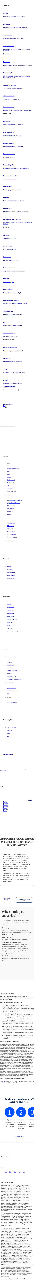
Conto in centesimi (11, 534)
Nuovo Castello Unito (12, 691)
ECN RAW (10, 528)
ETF (8, 485)
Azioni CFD (10, 488)
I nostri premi (10, 668)
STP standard (10, 526)
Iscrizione (2, 770)
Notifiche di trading (12, 670)
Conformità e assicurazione (14, 679)
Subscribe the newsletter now (24, 899)
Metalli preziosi (11, 480)
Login (4, 406)
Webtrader (9, 514)
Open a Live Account (6, 898)
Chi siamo (9, 662)
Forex (8, 471)
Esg (8, 693)
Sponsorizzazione (11, 688)
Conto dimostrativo (12, 537)
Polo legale (9, 673)
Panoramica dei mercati (13, 468)
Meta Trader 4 (10, 508)
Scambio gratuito (11, 531)
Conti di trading (11, 523)
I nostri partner (10, 665)
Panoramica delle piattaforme (14, 500)
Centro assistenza (11, 676)
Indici (8, 474)
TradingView (10, 511)
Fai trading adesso (8, 404)
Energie (9, 477)
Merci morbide (10, 482)
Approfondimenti (9, 386)
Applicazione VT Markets (13, 503)
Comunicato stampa (12, 702)
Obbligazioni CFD (11, 491)
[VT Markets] (6, 2)
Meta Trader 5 (10, 505)
